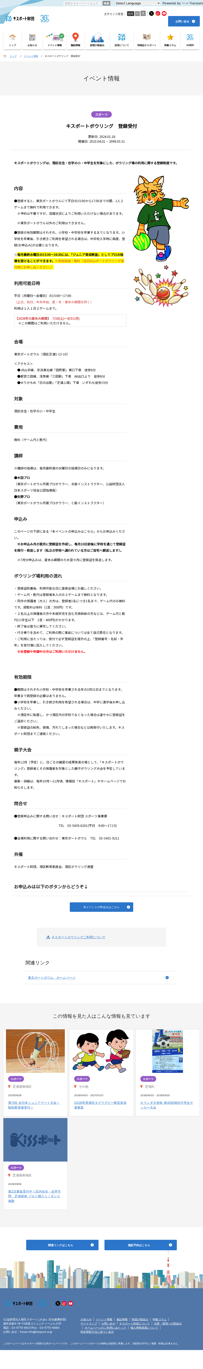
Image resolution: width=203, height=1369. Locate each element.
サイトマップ (88, 1323)
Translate (196, 3)
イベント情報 (104, 1319)
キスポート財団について (134, 1323)
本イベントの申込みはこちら (101, 907)
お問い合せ (108, 1323)
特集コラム (160, 1319)
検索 (106, 3)
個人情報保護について (144, 1327)
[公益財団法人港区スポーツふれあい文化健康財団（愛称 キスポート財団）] (20, 18)
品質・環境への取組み (168, 1323)
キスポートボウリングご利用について (78, 937)
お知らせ (86, 1319)
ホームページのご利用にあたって (105, 1327)
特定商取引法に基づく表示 (97, 1331)
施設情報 (122, 1319)
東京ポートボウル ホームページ (52, 978)
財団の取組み (140, 1319)
